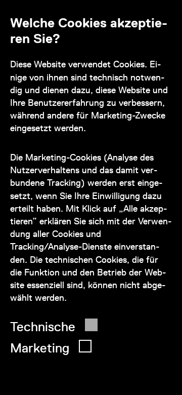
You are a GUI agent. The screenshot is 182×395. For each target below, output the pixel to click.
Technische (42, 326)
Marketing (39, 348)
